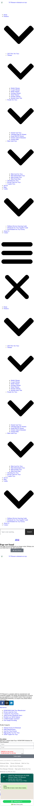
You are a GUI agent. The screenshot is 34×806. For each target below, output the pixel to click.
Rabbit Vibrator (15, 88)
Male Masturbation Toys (18, 175)
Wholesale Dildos (4, 763)
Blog (5, 187)
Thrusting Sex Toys (12, 180)
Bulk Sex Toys (25, 763)
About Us (6, 231)
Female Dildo (15, 139)
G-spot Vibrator (15, 90)
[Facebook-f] (2, 703)
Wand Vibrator (15, 95)
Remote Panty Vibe (16, 98)
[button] (17, 270)
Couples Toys (11, 184)
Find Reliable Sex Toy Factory (16, 229)
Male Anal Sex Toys (17, 174)
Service (6, 185)
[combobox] (12, 532)
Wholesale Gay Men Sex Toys (7, 771)
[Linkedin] (11, 703)
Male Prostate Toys (16, 177)
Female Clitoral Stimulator (18, 138)
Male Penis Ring (15, 179)
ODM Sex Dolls (4, 766)
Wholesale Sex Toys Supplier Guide (17, 228)
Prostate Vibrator (15, 96)
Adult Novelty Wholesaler (16, 766)
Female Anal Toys (16, 133)
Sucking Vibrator (16, 93)
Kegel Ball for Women (17, 136)
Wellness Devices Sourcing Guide (17, 226)
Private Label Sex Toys (14, 182)
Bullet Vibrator (15, 91)
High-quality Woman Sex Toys (23, 769)
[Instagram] (7, 703)
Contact (6, 232)
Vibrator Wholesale (15, 763)
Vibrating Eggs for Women (18, 134)
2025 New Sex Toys (13, 53)
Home (5, 15)
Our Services (3, 707)
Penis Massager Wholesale (6, 769)
